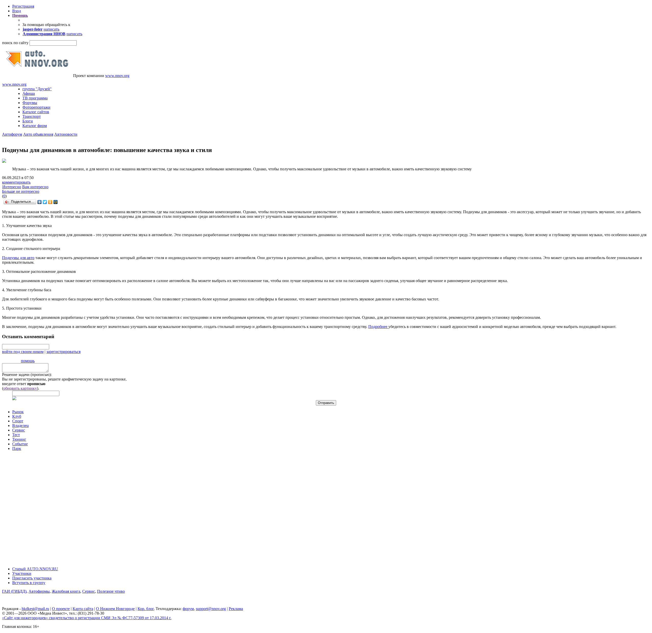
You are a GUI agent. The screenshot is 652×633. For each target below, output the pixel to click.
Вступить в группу (28, 582)
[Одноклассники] (50, 202)
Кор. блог (146, 608)
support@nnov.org (211, 608)
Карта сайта (83, 608)
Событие (20, 444)
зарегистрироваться (63, 351)
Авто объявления (38, 134)
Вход (16, 11)
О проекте (61, 608)
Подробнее (378, 326)
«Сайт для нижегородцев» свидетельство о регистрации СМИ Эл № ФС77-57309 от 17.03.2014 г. (86, 618)
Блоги (27, 121)
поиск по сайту (15, 43)
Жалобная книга (66, 591)
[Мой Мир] (55, 202)
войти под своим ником (23, 351)
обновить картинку (20, 388)
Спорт (17, 421)
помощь (28, 361)
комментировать (16, 182)
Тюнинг (19, 439)
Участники (21, 573)
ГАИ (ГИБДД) (14, 591)
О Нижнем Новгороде (115, 608)
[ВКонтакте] (39, 202)
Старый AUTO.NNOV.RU (35, 569)
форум (188, 608)
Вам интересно (35, 187)
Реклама (236, 608)
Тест (16, 435)
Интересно (11, 187)
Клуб (16, 416)
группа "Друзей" (37, 89)
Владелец (20, 425)
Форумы (29, 102)
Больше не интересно (20, 191)
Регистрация (23, 6)
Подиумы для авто (18, 258)
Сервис (18, 430)
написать (51, 29)
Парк (16, 448)
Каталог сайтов (35, 112)
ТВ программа (35, 98)
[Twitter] (45, 202)
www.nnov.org (117, 75)
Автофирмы (39, 591)
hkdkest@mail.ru (35, 608)
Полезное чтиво (111, 591)
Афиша (28, 93)
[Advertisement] (32, 506)
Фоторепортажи (36, 107)
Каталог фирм (34, 125)
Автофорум (12, 134)
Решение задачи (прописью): (27, 374)
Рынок (18, 412)
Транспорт (31, 116)
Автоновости (65, 134)
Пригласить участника (31, 578)
